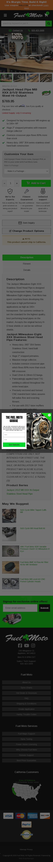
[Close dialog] (49, 415)
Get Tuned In (14, 445)
